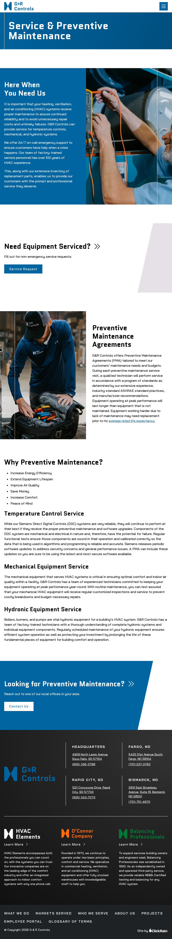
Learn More (13, 844)
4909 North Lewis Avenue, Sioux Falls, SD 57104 (90, 756)
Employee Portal (23, 921)
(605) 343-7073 (83, 797)
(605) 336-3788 (83, 764)
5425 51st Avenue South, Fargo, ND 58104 (146, 756)
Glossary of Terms (70, 921)
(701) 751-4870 (139, 802)
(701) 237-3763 (139, 764)
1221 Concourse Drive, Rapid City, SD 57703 (91, 790)
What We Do (16, 913)
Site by (142, 931)
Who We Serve (93, 913)
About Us (125, 913)
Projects (152, 913)
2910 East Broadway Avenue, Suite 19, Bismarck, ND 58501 (147, 792)
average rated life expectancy (132, 421)
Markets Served (54, 913)
